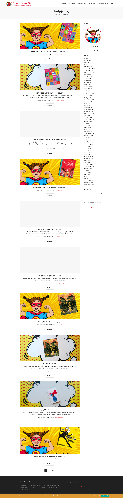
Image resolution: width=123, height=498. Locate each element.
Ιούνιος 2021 (87, 172)
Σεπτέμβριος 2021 (89, 166)
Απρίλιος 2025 (88, 86)
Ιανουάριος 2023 (88, 135)
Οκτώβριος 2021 (88, 164)
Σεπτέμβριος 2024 (89, 100)
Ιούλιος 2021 (87, 170)
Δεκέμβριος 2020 (89, 184)
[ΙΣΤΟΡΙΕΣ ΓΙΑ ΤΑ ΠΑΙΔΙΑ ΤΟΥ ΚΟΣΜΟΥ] (50, 77)
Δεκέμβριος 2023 (89, 113)
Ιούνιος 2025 (87, 82)
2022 (60, 14)
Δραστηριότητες (60, 148)
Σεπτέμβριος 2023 (89, 119)
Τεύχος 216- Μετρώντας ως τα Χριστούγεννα (49, 139)
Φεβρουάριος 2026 (89, 68)
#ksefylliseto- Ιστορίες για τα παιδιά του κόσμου (49, 51)
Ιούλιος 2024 (87, 103)
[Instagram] (92, 50)
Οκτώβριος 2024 (88, 98)
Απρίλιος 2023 (88, 129)
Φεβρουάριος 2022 (89, 156)
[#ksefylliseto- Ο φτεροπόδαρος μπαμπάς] (50, 440)
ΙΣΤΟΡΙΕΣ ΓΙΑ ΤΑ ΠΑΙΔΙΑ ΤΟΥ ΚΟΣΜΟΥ (49, 93)
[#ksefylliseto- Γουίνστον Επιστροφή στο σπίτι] (50, 172)
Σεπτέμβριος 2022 (89, 143)
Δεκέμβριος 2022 (89, 137)
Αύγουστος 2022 (88, 145)
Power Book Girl (40, 54)
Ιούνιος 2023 (87, 125)
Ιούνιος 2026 (87, 60)
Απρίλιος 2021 (88, 176)
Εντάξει (103, 495)
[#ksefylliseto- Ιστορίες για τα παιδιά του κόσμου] (50, 35)
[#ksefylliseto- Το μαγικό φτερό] (50, 306)
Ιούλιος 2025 (87, 80)
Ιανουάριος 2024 (88, 111)
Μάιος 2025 (87, 84)
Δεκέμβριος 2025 (89, 72)
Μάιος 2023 (87, 127)
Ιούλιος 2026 (87, 58)
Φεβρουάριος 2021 (89, 180)
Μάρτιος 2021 (88, 178)
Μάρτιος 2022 (88, 154)
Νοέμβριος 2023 (88, 115)
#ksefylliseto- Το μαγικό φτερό (50, 322)
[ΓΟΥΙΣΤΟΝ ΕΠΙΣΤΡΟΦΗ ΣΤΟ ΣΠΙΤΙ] (50, 213)
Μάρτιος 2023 (88, 131)
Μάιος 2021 (87, 174)
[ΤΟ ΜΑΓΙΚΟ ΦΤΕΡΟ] (50, 348)
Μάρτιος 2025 (88, 88)
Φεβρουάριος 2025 (89, 90)
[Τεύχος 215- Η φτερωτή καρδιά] (50, 260)
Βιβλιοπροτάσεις (60, 100)
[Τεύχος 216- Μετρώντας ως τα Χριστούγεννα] (50, 123)
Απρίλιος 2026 (88, 64)
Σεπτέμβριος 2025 (89, 78)
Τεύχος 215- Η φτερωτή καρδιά (49, 275)
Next (53, 470)
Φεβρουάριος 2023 (89, 133)
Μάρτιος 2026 (88, 66)
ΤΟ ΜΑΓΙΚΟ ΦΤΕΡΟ (49, 363)
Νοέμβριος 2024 (88, 96)
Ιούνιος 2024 (87, 105)
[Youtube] (98, 50)
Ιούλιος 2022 (87, 147)
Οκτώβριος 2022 (88, 141)
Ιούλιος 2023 (87, 123)
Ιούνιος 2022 (87, 149)
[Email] (95, 50)
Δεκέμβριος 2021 (88, 160)
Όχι (108, 495)
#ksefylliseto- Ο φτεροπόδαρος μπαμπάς (49, 456)
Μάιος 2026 (87, 62)
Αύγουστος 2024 (88, 102)
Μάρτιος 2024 (88, 107)
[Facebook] (89, 50)
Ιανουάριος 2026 (88, 70)
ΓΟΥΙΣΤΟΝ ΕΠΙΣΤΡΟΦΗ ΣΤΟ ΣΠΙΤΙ (49, 229)
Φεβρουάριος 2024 (89, 109)
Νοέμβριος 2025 (88, 74)
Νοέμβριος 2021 (88, 162)
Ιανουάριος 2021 (88, 182)
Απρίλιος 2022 (88, 152)
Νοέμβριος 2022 (88, 139)
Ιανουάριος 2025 (88, 92)
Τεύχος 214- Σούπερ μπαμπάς (50, 410)
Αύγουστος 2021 (88, 168)
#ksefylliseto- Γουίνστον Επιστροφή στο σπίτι (50, 187)
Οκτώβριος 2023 (88, 117)
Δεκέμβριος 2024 (89, 94)
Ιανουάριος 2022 (88, 158)
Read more (49, 58)
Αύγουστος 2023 (88, 121)
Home (55, 14)
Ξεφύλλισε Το (59, 54)
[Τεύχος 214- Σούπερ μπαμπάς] (50, 394)
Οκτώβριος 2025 (88, 76)
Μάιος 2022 (87, 150)
